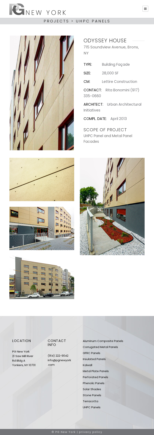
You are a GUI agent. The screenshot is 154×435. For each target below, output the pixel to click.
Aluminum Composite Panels (103, 341)
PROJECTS (56, 21)
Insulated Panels (94, 359)
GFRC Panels (91, 353)
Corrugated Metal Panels (100, 347)
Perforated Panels (95, 377)
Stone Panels (92, 395)
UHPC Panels (91, 407)
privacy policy (90, 432)
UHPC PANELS (93, 21)
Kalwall (87, 365)
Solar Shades (92, 389)
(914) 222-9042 (58, 356)
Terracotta (90, 401)
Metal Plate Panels (96, 371)
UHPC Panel (93, 135)
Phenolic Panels (93, 383)
